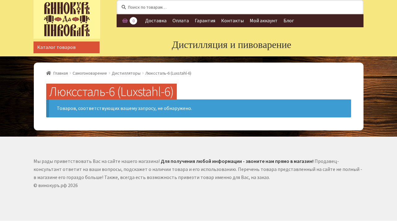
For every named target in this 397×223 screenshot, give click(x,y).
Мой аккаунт (264, 20)
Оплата (180, 20)
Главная (60, 73)
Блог (288, 20)
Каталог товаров (56, 47)
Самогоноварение (90, 73)
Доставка (156, 20)
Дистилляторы (126, 73)
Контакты (232, 20)
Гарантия (205, 20)
